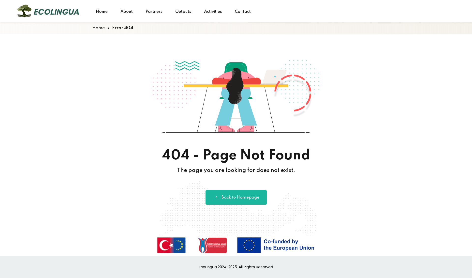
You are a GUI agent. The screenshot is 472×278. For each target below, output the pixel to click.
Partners (154, 12)
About (126, 12)
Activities (213, 12)
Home (102, 12)
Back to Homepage (240, 197)
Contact (243, 12)
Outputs (183, 12)
